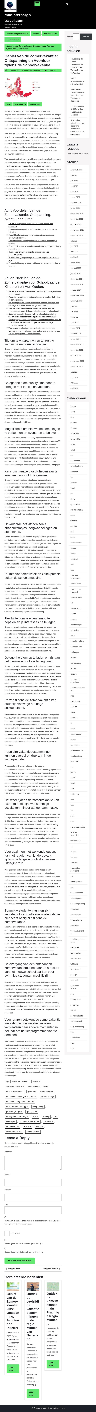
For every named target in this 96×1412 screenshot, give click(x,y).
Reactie (8, 1152)
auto (72, 455)
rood (72, 805)
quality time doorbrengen (17, 1117)
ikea (72, 570)
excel (72, 515)
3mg (72, 417)
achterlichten (75, 439)
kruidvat (73, 619)
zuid (72, 1032)
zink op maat (75, 999)
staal (72, 821)
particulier (74, 761)
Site (6, 1205)
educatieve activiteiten (38, 1086)
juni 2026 (74, 181)
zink (72, 994)
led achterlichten (77, 641)
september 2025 (77, 230)
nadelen (73, 707)
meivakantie (75, 701)
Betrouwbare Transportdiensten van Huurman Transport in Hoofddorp (77, 95)
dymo (72, 499)
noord (72, 729)
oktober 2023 (75, 355)
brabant (73, 483)
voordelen (74, 925)
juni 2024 (74, 312)
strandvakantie (12, 1127)
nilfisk (72, 712)
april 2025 (74, 257)
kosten (73, 614)
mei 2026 (74, 186)
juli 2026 (73, 175)
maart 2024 (75, 328)
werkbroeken (75, 953)
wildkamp (74, 964)
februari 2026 (75, 202)
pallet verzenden (77, 750)
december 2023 (76, 344)
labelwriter (74, 630)
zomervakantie (13, 40)
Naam (7, 1174)
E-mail (7, 1190)
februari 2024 (75, 334)
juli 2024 (73, 306)
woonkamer (75, 969)
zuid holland (75, 1038)
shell (72, 816)
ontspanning (38, 1106)
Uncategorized (76, 882)
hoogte (73, 553)
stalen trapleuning (77, 827)
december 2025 (76, 213)
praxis (73, 783)
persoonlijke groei (14, 1111)
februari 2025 (75, 268)
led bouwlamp (76, 646)
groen (72, 537)
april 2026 (74, 192)
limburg (73, 674)
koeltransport (75, 608)
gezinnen (32, 1091)
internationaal (75, 584)
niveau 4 (73, 718)
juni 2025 (74, 246)
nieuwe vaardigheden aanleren (20, 1101)
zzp (72, 1048)
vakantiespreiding (77, 904)
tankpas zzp (75, 841)
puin (72, 789)
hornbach (74, 559)
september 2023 (77, 361)
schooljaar (11, 1122)
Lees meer (13, 1369)
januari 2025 (75, 274)
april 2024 (74, 323)
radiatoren (74, 794)
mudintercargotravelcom (34, 70)
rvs (71, 810)
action (72, 444)
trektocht (27, 1127)
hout (72, 564)
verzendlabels (76, 920)
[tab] (37, 4)
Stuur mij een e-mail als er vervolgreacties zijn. (23, 1243)
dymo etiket (75, 504)
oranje (73, 739)
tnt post (73, 852)
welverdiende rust (14, 1132)
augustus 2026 (76, 170)
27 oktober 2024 (14, 70)
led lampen (74, 652)
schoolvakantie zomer (29, 1122)
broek (72, 488)
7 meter (73, 428)
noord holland (75, 734)
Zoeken (70, 37)
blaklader (74, 472)
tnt (71, 846)
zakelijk (73, 975)
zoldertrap (74, 1005)
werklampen (75, 958)
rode (72, 800)
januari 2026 (75, 208)
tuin (71, 876)
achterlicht (74, 433)
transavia (74, 862)
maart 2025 (75, 263)
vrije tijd (39, 1127)
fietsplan (73, 521)
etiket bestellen (76, 510)
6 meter (73, 422)
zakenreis (74, 980)
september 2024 (77, 295)
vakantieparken (76, 898)
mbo (72, 696)
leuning (73, 668)
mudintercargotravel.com (17, 34)
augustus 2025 (76, 235)
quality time (32, 1111)
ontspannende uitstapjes (17, 1106)
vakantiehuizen (76, 893)
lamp (72, 636)
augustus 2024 (76, 301)
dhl (71, 493)
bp (71, 477)
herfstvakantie (76, 543)
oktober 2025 (75, 224)
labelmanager (76, 625)
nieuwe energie (47, 1096)
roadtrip (46, 1117)
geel (72, 532)
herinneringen (46, 1091)
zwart (72, 1043)
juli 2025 (73, 241)
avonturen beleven (20, 1081)
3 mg (72, 411)
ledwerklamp (75, 663)
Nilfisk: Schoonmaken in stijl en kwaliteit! (77, 81)
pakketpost (75, 745)
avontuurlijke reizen (15, 1086)
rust (55, 1117)
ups (72, 887)
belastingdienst (76, 466)
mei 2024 (74, 317)
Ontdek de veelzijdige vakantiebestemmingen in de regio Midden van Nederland (33, 1316)
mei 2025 (74, 252)
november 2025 (76, 219)
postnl (72, 778)
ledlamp (73, 657)
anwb (72, 450)
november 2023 (76, 350)
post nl (73, 772)
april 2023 (74, 388)
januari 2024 (75, 339)
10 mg (73, 406)
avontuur (36, 1081)
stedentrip (48, 1122)
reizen (35, 1117)
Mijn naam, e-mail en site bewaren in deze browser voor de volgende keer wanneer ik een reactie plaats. (32, 1222)
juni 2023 (74, 377)
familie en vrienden (14, 1091)
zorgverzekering (77, 1027)
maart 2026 (75, 197)
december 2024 (76, 279)
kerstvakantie (76, 597)
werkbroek (74, 947)
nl (71, 723)
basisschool (75, 461)
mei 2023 (74, 383)
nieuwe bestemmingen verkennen (21, 1096)
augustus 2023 (76, 366)
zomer (35, 34)
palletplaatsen (76, 756)
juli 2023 (73, 372)
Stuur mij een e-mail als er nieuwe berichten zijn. (24, 1252)
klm (72, 603)
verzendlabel (75, 914)
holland (73, 548)
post (72, 767)
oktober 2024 (75, 290)
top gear (73, 857)
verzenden (74, 909)
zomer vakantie (50, 34)
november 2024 (76, 284)
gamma (73, 526)
